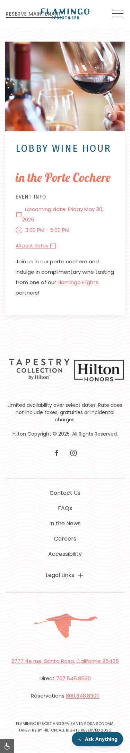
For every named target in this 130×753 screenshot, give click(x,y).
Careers (65, 539)
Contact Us (65, 493)
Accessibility (65, 554)
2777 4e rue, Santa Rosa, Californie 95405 (65, 661)
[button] (118, 14)
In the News (65, 523)
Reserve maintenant (34, 13)
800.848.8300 (82, 695)
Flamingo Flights (78, 282)
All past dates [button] (33, 245)
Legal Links (60, 575)
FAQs (65, 508)
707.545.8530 (73, 678)
